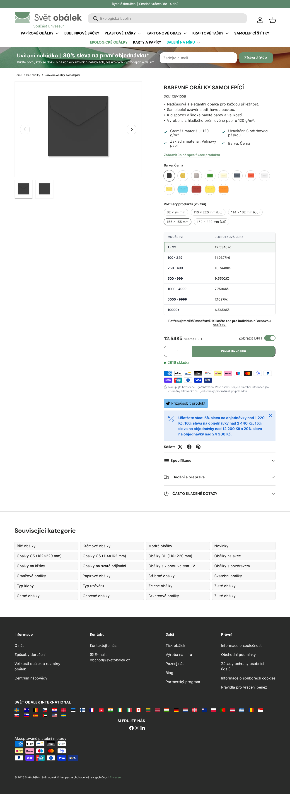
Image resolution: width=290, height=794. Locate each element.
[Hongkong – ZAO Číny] (101, 710)
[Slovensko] (16, 715)
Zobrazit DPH (250, 338)
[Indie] (110, 710)
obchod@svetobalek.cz (110, 660)
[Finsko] (82, 710)
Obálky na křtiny (31, 566)
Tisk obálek (175, 645)
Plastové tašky (120, 33)
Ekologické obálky (109, 42)
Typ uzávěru (93, 586)
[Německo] (176, 710)
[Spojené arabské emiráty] (45, 715)
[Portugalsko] (222, 710)
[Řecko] (241, 710)
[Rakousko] (232, 710)
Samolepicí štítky (251, 33)
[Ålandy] (16, 710)
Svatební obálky (228, 576)
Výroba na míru (179, 654)
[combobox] (167, 18)
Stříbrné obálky (161, 576)
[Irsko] (120, 710)
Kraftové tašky (207, 33)
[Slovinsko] (26, 715)
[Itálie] (129, 710)
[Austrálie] (26, 710)
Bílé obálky (33, 75)
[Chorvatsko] (54, 710)
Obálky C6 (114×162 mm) (104, 556)
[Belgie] (35, 710)
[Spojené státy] (54, 715)
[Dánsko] (63, 710)
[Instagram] (137, 728)
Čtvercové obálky (163, 596)
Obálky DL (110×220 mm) (170, 556)
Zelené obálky (160, 586)
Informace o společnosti (242, 645)
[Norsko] (194, 710)
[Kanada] (138, 710)
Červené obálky (96, 596)
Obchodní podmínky (238, 654)
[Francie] (91, 710)
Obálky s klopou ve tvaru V (171, 566)
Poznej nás (175, 663)
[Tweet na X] (180, 446)
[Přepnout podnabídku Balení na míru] (198, 42)
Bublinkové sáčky (81, 33)
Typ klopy (25, 586)
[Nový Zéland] (204, 710)
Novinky (221, 546)
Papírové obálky (37, 33)
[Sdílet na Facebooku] (189, 446)
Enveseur (115, 777)
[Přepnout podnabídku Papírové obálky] (57, 33)
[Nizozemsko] (185, 710)
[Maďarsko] (166, 710)
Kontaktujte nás (103, 645)
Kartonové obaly (164, 33)
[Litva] (148, 710)
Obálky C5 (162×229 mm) (39, 556)
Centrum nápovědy (30, 678)
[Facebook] (131, 728)
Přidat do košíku (233, 351)
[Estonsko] (73, 710)
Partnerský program (183, 681)
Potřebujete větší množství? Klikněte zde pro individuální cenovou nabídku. (219, 323)
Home (18, 75)
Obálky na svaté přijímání (104, 566)
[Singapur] (260, 710)
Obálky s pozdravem (232, 566)
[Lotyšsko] (157, 710)
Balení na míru (181, 42)
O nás (19, 645)
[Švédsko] (63, 715)
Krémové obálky (97, 546)
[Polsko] (213, 710)
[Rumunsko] (251, 710)
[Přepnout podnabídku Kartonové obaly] (185, 33)
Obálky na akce (227, 556)
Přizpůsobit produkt (188, 403)
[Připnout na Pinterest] (198, 446)
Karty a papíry (147, 42)
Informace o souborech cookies (248, 678)
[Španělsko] (35, 715)
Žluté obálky (225, 596)
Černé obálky (28, 596)
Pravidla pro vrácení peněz (244, 687)
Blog (169, 672)
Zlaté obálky (225, 586)
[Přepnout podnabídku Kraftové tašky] (227, 33)
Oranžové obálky (31, 576)
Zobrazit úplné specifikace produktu (192, 155)
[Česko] (45, 710)
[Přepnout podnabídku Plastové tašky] (139, 33)
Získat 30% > (256, 58)
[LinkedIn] (142, 728)
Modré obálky (160, 546)
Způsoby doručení (30, 654)
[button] (273, 20)
